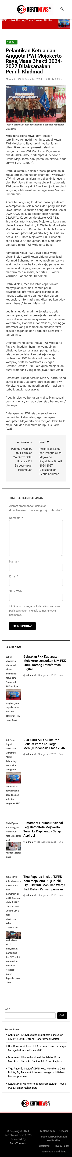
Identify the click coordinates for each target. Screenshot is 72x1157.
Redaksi (63, 1131)
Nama (14, 561)
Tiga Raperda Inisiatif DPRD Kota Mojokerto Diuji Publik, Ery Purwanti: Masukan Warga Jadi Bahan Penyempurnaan (36, 1072)
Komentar (16, 518)
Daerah (11, 42)
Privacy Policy (61, 1146)
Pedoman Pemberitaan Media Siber (54, 1138)
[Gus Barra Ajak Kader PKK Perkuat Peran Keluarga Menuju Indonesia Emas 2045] (59, 22)
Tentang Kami (47, 1131)
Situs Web (15, 591)
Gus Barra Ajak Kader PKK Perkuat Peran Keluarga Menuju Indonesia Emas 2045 (44, 744)
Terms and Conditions (54, 1151)
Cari (7, 1009)
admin (12, 79)
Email (13, 576)
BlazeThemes (18, 1143)
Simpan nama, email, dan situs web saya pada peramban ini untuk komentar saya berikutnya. (34, 610)
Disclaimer (44, 1146)
